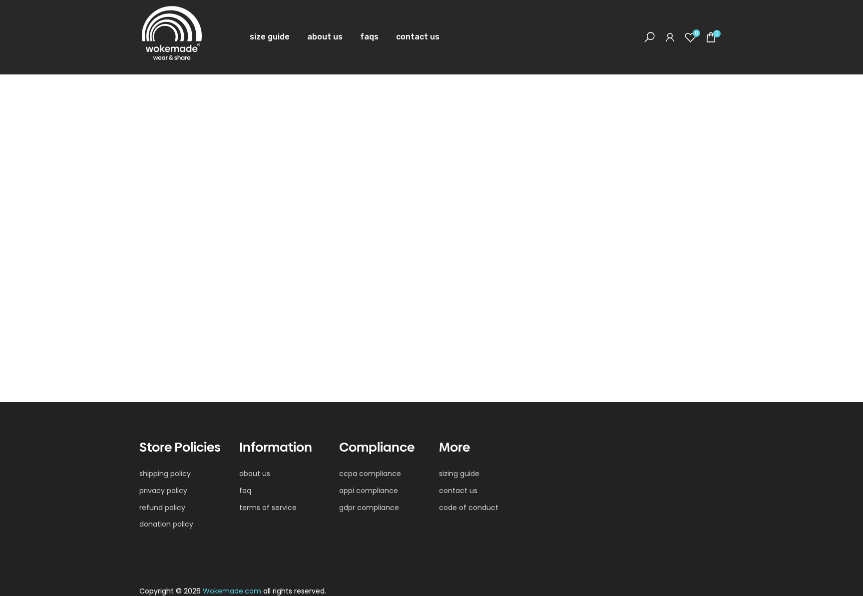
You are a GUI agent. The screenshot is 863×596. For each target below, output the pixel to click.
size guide (270, 36)
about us (325, 36)
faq (245, 491)
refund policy (162, 508)
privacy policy (163, 491)
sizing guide (459, 474)
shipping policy (165, 474)
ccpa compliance (370, 474)
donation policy (166, 524)
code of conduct (468, 508)
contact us (417, 36)
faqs (369, 36)
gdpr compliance (369, 508)
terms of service (268, 508)
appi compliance (368, 491)
